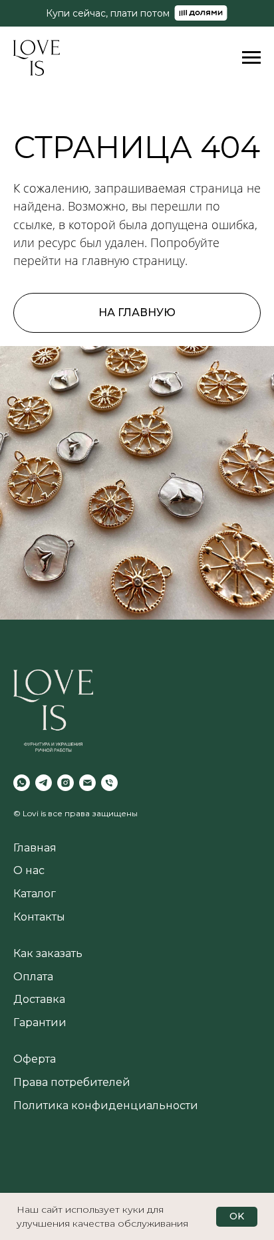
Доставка (39, 999)
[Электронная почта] (87, 782)
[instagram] (65, 782)
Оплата (33, 976)
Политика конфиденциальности (105, 1105)
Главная (35, 847)
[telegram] (43, 782)
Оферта (34, 1059)
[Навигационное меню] (251, 57)
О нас (29, 870)
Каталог (34, 893)
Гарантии (40, 1022)
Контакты (39, 917)
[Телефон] (109, 782)
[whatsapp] (21, 782)
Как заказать (47, 953)
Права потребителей (71, 1082)
